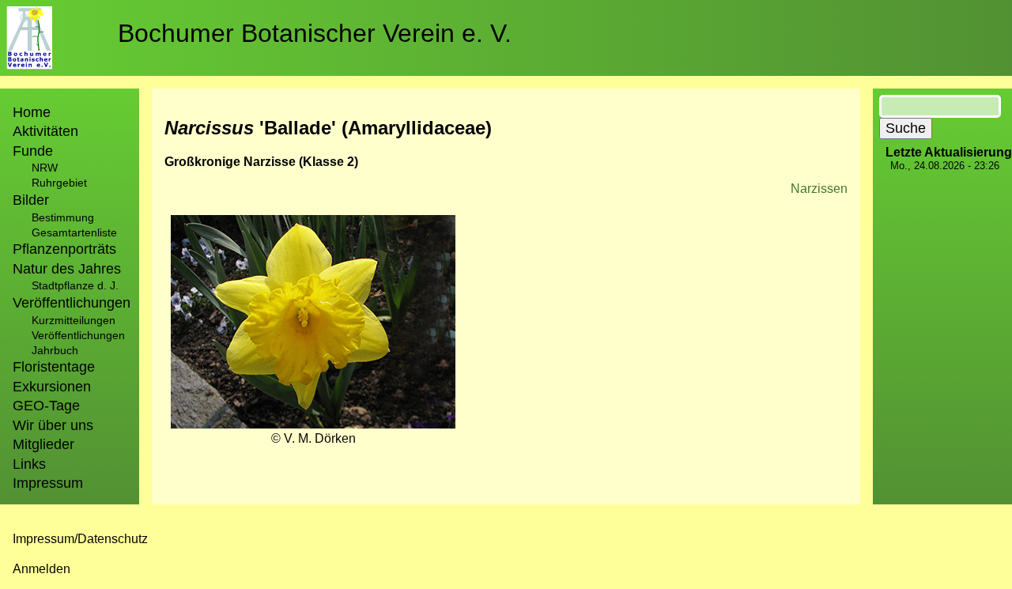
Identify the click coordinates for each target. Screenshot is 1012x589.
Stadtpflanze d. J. (75, 285)
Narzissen (819, 188)
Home (32, 112)
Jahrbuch (55, 350)
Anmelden (41, 569)
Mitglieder (43, 444)
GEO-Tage (46, 405)
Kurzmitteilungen (73, 320)
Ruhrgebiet (59, 182)
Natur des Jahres (67, 269)
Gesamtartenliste (74, 232)
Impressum (48, 483)
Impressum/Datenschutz (80, 539)
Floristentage (54, 367)
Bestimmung (63, 217)
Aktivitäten (45, 131)
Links (29, 464)
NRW (45, 167)
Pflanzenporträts (64, 249)
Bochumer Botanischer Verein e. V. (315, 33)
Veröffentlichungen (78, 335)
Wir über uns (53, 425)
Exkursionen (52, 387)
